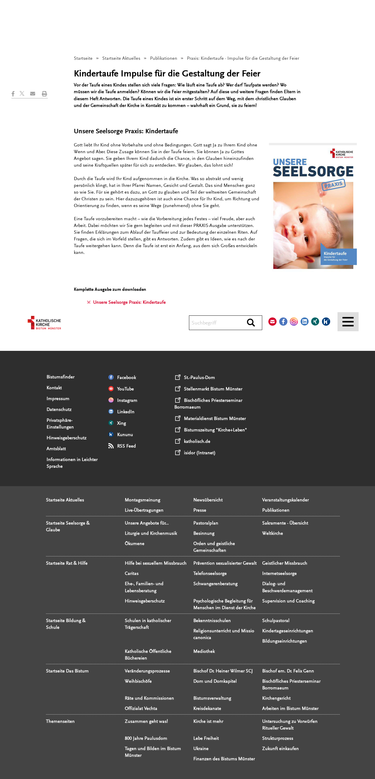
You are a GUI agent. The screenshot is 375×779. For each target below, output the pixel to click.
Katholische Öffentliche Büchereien (148, 655)
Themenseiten (60, 721)
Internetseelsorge (279, 573)
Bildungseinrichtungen (284, 641)
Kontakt (54, 387)
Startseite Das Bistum (67, 671)
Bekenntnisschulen (212, 620)
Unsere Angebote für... (147, 523)
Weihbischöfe (138, 681)
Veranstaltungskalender (285, 500)
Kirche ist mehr (208, 721)
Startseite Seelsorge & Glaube (68, 526)
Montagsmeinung (142, 500)
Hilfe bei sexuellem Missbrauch (156, 563)
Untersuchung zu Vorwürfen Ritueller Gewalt (290, 725)
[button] (15, 93)
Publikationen (163, 58)
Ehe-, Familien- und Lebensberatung (144, 587)
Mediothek (204, 651)
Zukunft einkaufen (280, 748)
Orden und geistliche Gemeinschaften (214, 547)
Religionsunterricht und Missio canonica (223, 634)
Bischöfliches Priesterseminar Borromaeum (291, 685)
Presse (199, 510)
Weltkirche (272, 533)
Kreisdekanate (207, 708)
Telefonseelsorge (210, 573)
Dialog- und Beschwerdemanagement (287, 587)
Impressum (58, 398)
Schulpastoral (275, 620)
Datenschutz (59, 409)
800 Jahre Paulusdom (146, 738)
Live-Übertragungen (144, 510)
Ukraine (201, 748)
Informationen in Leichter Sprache (72, 463)
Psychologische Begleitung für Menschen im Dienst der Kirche (224, 604)
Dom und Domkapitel (215, 681)
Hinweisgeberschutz (66, 437)
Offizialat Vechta (141, 708)
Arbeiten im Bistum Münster (290, 708)
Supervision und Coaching (288, 601)
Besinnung (203, 533)
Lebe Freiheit (206, 738)
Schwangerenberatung (215, 583)
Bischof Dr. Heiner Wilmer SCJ (223, 671)
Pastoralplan (205, 523)
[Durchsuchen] (251, 323)
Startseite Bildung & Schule (66, 624)
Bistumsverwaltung (212, 698)
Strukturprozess (277, 738)
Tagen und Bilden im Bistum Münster (153, 752)
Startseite (83, 58)
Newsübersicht (208, 500)
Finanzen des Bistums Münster (224, 758)
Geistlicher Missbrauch (284, 563)
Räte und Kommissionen (149, 698)
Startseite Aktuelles (121, 58)
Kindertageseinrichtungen (287, 630)
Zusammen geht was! (146, 721)
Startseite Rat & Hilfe (67, 563)
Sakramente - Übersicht (285, 523)
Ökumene (134, 543)
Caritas (132, 573)
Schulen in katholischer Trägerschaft (148, 624)
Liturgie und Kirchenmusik (151, 533)
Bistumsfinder (60, 377)
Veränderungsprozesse (147, 671)
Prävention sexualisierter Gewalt (225, 563)
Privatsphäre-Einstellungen (60, 424)
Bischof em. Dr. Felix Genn (288, 671)
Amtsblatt (56, 448)
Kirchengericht (276, 698)
